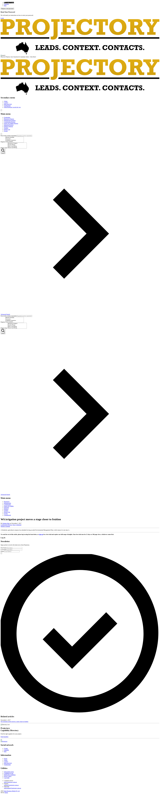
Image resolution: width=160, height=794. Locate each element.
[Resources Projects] (17, 143)
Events (6, 131)
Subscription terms (9, 771)
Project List (7, 129)
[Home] (80, 54)
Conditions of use (8, 773)
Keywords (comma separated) (8, 135)
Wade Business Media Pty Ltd (12, 791)
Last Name (3, 549)
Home (5, 758)
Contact (6, 102)
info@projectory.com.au (10, 782)
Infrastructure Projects (10, 120)
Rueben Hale (6, 523)
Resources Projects (9, 119)
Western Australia (5, 526)
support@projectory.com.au (11, 785)
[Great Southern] (14, 141)
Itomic (6, 792)
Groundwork (7, 515)
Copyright (6, 778)
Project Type (4, 147)
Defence (6, 509)
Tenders (6, 128)
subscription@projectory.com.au (12, 788)
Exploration (7, 117)
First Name (3, 548)
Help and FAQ (8, 104)
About (5, 101)
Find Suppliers (4, 736)
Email (2, 551)
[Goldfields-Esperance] (14, 140)
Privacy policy (8, 776)
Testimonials (7, 105)
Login (2, 18)
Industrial (6, 507)
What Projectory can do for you (12, 107)
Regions (3, 141)
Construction (7, 504)
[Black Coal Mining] (17, 146)
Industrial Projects (8, 125)
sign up (41, 534)
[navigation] (80, 102)
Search (3, 153)
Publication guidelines (10, 775)
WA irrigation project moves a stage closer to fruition (14, 721)
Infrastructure (7, 503)
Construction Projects (9, 122)
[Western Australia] (14, 137)
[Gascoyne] (14, 139)
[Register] (1, 740)
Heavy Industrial (17, 525)
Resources (6, 501)
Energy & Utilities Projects (11, 123)
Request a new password (7, 8)
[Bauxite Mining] (17, 145)
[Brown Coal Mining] (17, 147)
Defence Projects (8, 126)
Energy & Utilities (9, 506)
